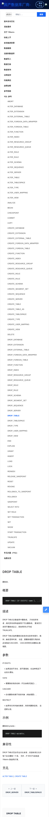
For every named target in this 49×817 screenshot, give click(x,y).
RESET (10, 481)
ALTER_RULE (13, 157)
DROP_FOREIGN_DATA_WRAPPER (22, 355)
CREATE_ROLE (14, 274)
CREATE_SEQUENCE (16, 294)
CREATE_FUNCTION (16, 253)
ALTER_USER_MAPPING (18, 193)
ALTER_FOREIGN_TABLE (18, 127)
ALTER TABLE (8, 776)
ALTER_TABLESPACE (16, 183)
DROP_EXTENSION (16, 345)
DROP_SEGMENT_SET (17, 400)
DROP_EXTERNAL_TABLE (18, 350)
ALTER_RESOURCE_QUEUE (19, 147)
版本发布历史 (9, 21)
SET (9, 522)
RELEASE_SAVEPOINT (17, 476)
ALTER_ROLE (13, 152)
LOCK (10, 466)
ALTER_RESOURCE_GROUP (19, 142)
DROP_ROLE (13, 385)
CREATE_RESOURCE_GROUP (20, 264)
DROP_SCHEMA (14, 395)
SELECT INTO (13, 507)
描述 (6, 611)
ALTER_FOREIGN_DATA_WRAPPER (22, 122)
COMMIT (11, 218)
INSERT (11, 456)
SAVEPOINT (12, 502)
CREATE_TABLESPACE (17, 314)
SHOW (10, 527)
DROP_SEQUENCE (15, 406)
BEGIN (10, 208)
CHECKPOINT (13, 213)
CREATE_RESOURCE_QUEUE (20, 269)
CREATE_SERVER (15, 299)
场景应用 (7, 558)
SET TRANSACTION (16, 517)
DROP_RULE (13, 390)
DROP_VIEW (13, 436)
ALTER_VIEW (13, 198)
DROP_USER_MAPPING (17, 431)
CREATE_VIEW (14, 329)
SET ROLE (12, 512)
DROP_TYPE (13, 426)
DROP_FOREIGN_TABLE (18, 360)
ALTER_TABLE (13, 177)
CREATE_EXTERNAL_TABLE (19, 238)
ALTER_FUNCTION (15, 132)
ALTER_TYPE (13, 188)
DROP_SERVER (14, 411)
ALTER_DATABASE (15, 106)
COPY (10, 223)
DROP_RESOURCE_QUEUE (19, 380)
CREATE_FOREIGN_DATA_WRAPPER (23, 243)
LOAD (10, 461)
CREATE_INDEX (14, 259)
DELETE (11, 334)
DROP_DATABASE (15, 340)
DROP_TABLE (13, 416)
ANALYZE (11, 203)
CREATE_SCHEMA (15, 284)
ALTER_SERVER (14, 172)
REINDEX (11, 471)
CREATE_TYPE (14, 319)
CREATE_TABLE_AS (16, 309)
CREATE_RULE (14, 279)
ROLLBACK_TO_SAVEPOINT (19, 492)
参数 (6, 655)
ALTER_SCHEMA (14, 162)
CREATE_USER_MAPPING (18, 324)
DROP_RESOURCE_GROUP (19, 375)
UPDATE (11, 542)
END (9, 441)
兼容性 (7, 744)
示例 (6, 717)
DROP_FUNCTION (15, 365)
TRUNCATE (12, 537)
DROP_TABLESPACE (16, 421)
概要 (6, 590)
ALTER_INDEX (13, 137)
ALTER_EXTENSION (16, 111)
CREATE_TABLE (14, 304)
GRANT (11, 451)
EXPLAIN (11, 446)
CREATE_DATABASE (16, 228)
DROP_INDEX (13, 370)
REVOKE (11, 487)
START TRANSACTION (17, 532)
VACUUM (11, 547)
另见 (6, 768)
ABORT (11, 101)
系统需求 (7, 27)
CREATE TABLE (21, 776)
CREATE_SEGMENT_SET (18, 289)
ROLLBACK (12, 497)
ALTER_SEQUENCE (16, 167)
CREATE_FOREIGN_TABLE (19, 248)
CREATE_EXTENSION (17, 233)
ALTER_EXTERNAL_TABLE (19, 117)
